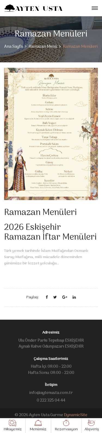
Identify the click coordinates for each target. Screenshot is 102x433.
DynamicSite (75, 415)
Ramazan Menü (43, 46)
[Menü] (95, 8)
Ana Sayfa (13, 46)
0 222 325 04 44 (51, 400)
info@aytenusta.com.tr (51, 393)
